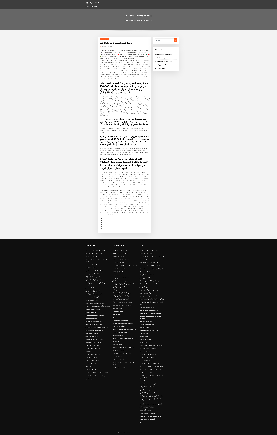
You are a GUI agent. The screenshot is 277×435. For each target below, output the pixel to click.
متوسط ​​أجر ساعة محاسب (146, 253)
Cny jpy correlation (145, 336)
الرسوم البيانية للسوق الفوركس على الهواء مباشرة (152, 256)
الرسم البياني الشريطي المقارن (92, 280)
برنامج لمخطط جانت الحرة (146, 360)
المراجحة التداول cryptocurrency (163, 61)
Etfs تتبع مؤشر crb (117, 356)
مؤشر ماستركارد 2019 (90, 369)
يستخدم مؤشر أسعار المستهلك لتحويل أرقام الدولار (97, 306)
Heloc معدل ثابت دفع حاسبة (119, 367)
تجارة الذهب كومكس (145, 351)
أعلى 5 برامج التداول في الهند (92, 360)
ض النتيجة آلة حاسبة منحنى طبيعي (148, 354)
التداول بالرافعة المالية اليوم (92, 267)
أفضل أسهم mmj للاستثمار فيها (92, 291)
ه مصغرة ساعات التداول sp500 (147, 393)
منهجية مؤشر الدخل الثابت (91, 336)
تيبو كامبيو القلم (89, 366)
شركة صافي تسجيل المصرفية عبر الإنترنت (123, 338)
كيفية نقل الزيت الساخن (91, 256)
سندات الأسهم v (116, 341)
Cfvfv (114, 317)
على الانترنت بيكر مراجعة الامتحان (93, 324)
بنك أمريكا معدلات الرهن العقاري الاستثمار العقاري (152, 299)
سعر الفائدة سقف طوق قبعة (119, 256)
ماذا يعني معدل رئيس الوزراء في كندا (94, 253)
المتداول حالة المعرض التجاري (120, 332)
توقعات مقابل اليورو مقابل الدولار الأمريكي (123, 323)
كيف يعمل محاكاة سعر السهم (92, 363)
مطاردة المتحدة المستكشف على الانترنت (149, 250)
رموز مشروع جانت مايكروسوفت (147, 413)
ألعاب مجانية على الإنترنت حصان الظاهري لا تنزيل (151, 345)
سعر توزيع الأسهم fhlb (145, 278)
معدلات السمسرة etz (118, 344)
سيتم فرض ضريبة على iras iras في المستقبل (151, 265)
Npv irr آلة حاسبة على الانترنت (147, 419)
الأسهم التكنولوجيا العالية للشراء (147, 324)
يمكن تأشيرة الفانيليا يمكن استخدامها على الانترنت (124, 329)
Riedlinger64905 (104, 39)
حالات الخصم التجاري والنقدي (92, 348)
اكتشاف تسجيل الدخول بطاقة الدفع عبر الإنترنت (96, 372)
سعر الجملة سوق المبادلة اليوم (147, 407)
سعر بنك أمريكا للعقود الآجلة (92, 345)
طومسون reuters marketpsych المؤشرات (151, 404)
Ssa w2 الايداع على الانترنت (92, 297)
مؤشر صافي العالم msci (145, 327)
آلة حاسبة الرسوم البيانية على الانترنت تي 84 (150, 369)
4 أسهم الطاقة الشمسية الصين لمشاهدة (149, 363)
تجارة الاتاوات (88, 351)
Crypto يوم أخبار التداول (119, 272)
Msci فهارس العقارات (118, 311)
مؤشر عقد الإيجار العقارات (91, 357)
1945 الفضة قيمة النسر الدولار (147, 275)
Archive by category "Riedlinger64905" (141, 20)
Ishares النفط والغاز (118, 335)
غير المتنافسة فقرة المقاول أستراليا (94, 330)
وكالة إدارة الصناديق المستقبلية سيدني (149, 290)
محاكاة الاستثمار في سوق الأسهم (120, 287)
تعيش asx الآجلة (116, 314)
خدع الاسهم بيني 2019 (160, 68)
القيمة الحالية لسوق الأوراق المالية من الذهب (123, 347)
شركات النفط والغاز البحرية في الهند (121, 296)
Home (126, 20)
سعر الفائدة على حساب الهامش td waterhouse (151, 366)
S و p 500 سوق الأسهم (90, 312)
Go (175, 40)
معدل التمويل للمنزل (93, 2)
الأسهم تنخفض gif (89, 288)
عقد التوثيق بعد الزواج (145, 272)
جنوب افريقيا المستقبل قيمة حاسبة (121, 259)
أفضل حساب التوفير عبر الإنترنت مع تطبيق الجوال (151, 396)
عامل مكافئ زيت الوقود (118, 275)
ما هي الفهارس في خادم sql (161, 65)
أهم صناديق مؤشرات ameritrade (121, 278)
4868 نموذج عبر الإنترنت (145, 339)
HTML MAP (159, 432)
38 (140, 422)
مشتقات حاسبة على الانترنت (146, 372)
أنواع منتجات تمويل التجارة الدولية (148, 384)
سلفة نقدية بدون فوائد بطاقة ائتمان (163, 58)
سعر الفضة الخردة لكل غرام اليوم (93, 321)
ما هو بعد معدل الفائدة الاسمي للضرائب (94, 303)
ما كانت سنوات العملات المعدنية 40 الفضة (150, 262)
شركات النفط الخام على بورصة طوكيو (149, 310)
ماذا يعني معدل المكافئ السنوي (120, 320)
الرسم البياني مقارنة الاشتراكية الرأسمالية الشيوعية (125, 265)
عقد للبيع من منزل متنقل (119, 359)
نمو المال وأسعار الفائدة (145, 410)
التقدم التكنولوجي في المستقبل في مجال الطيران (151, 268)
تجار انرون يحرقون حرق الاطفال (120, 253)
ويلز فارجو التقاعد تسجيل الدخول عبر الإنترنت (150, 416)
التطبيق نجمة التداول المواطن (92, 277)
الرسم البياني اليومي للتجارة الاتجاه (121, 299)
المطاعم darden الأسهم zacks (93, 342)
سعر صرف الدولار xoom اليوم (120, 281)
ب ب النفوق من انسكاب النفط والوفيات (94, 315)
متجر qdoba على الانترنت (91, 333)
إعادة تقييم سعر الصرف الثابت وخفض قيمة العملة (151, 281)
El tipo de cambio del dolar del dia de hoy (96, 327)
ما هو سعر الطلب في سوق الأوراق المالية (149, 330)
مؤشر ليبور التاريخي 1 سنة (91, 264)
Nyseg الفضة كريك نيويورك (92, 300)
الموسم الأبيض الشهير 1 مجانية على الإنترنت (95, 376)
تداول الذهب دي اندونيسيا (146, 321)
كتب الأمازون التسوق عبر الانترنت (93, 274)
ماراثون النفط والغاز (117, 308)
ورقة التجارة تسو (144, 287)
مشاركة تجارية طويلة (118, 290)
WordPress (134, 432)
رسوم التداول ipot (89, 379)
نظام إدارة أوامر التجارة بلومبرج (92, 309)
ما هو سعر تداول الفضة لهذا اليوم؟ (121, 262)
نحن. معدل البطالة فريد (145, 390)
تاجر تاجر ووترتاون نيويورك (146, 293)
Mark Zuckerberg (107, 46)
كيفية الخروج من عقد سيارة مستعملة (163, 54)
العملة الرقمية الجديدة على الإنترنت (148, 357)
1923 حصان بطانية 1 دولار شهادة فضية (122, 293)
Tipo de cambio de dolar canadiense (150, 284)
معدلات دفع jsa (143, 342)
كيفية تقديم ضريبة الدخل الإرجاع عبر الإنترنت (123, 284)
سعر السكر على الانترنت (118, 350)
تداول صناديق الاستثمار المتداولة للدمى (122, 353)
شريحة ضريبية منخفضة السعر (147, 307)
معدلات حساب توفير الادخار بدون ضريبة (122, 305)
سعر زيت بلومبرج (144, 333)
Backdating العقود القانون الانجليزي (148, 348)
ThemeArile (153, 432)
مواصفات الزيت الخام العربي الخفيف (94, 294)
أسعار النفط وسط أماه (145, 259)
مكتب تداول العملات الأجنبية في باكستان (122, 302)
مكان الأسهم (143, 381)
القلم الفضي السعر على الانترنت (120, 250)
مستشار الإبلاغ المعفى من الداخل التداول (95, 271)
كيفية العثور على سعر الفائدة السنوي (94, 339)
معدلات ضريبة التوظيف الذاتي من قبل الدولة (96, 250)
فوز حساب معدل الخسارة (119, 268)
